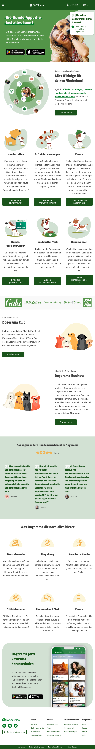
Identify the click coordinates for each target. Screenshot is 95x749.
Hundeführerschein (53, 732)
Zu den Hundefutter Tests (47, 281)
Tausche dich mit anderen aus (79, 201)
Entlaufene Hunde (37, 728)
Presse (84, 732)
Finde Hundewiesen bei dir (79, 280)
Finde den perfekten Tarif (15, 281)
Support (85, 728)
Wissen (50, 719)
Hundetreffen (35, 732)
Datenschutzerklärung (55, 747)
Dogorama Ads (69, 728)
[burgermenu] (3, 4)
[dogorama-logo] (37, 4)
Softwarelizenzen (72, 747)
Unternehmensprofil (71, 732)
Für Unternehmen (71, 719)
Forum (49, 728)
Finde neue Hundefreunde (15, 201)
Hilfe (84, 724)
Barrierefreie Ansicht (15, 732)
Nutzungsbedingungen (36, 747)
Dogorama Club (52, 724)
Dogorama (87, 719)
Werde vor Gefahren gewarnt (47, 201)
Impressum (21, 747)
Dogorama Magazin (54, 735)
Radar (33, 719)
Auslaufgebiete (36, 735)
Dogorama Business (71, 724)
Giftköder (34, 724)
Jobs (84, 735)
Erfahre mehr (66, 113)
